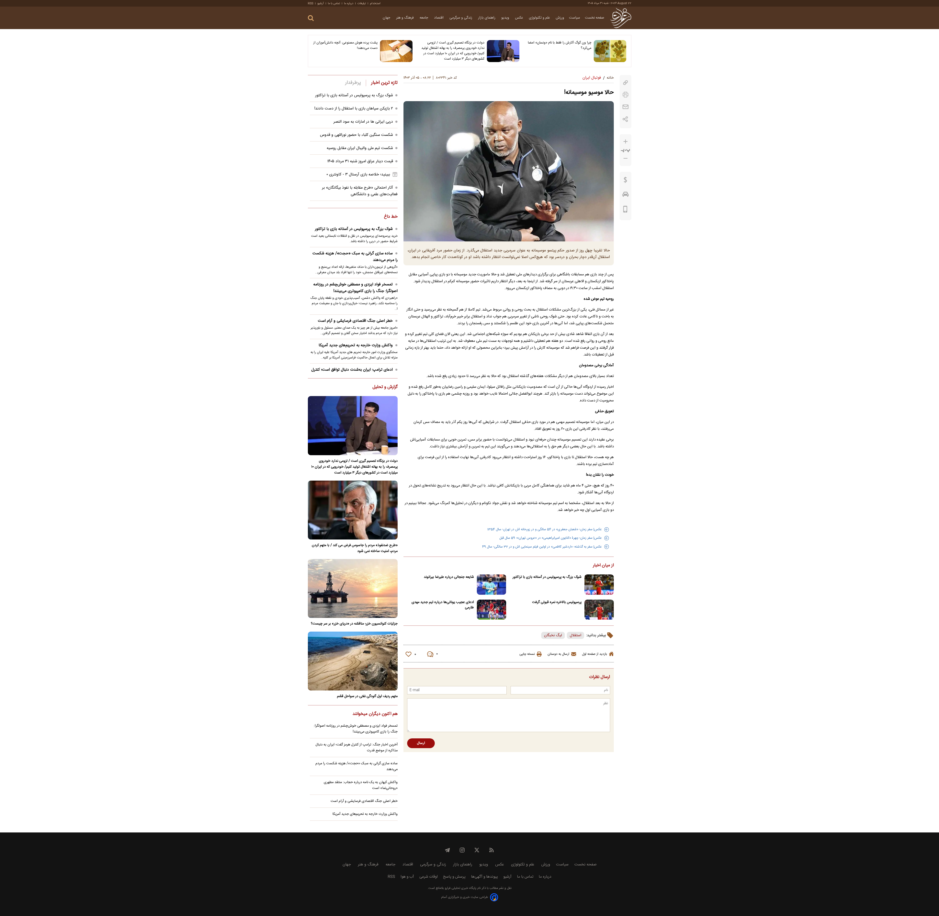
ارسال (421, 743)
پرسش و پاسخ (454, 877)
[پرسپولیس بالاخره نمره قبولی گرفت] (599, 610)
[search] (311, 18)
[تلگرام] (447, 850)
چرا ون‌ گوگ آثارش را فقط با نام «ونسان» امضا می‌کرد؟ (559, 45)
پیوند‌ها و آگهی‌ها (484, 877)
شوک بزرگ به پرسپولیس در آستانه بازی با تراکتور (547, 577)
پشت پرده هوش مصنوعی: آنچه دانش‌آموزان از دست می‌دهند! (345, 45)
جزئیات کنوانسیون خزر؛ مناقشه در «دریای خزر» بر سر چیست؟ (354, 624)
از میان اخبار (603, 566)
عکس (519, 18)
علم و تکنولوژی (540, 18)
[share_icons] (625, 119)
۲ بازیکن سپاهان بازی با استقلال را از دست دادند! (353, 108)
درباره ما (348, 3)
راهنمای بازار (487, 18)
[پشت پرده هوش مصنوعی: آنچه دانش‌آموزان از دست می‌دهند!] (396, 51)
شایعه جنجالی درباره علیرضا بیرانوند (449, 577)
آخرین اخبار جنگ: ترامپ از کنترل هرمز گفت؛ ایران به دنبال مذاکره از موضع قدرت (356, 748)
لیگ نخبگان (553, 635)
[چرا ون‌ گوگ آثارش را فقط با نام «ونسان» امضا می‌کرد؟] (610, 51)
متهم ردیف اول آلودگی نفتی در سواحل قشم (367, 696)
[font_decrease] (625, 158)
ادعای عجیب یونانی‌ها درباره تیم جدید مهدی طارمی (443, 605)
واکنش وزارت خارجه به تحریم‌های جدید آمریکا (356, 345)
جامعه (424, 18)
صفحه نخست (594, 18)
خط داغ (391, 217)
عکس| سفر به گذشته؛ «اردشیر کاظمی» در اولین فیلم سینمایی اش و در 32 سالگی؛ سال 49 (542, 547)
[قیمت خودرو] (625, 195)
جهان (387, 18)
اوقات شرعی (428, 877)
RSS (310, 3)
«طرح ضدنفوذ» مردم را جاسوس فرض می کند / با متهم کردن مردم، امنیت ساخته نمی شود (355, 548)
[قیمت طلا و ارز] (625, 181)
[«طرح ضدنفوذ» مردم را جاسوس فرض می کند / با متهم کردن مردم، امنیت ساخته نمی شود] (353, 510)
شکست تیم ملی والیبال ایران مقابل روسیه (360, 148)
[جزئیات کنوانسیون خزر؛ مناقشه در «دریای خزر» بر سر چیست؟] (353, 588)
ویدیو (505, 18)
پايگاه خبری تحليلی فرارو (460, 888)
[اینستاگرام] (462, 850)
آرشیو (320, 3)
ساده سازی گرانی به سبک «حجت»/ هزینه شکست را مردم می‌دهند (355, 256)
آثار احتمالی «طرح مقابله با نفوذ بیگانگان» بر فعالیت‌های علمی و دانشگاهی (360, 191)
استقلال (575, 635)
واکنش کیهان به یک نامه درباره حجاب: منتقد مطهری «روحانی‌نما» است (361, 785)
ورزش (560, 18)
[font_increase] (625, 141)
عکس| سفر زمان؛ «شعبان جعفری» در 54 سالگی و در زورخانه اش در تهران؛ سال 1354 (544, 529)
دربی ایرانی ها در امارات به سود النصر (363, 122)
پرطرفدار (353, 83)
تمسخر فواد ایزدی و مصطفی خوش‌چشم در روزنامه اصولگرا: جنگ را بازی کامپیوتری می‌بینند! (355, 287)
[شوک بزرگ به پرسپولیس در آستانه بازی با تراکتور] (599, 584)
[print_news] (625, 94)
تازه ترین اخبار (384, 83)
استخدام (375, 3)
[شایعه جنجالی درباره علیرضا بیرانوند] (491, 584)
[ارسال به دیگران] (625, 107)
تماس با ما (334, 3)
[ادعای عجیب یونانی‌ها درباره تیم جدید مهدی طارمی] (491, 610)
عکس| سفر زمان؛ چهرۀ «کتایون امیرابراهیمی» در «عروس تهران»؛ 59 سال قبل (550, 538)
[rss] (491, 850)
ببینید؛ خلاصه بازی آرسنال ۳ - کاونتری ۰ (358, 174)
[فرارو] (620, 18)
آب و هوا (407, 877)
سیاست (574, 18)
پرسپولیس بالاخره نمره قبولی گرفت (556, 602)
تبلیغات (362, 3)
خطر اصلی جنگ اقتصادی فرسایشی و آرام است (355, 321)
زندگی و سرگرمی (461, 18)
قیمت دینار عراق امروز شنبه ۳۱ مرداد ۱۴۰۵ (360, 161)
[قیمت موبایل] (625, 210)
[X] (477, 850)
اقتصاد (439, 18)
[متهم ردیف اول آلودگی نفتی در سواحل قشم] (353, 661)
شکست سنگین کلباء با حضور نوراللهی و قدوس (356, 135)
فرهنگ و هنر (405, 18)
